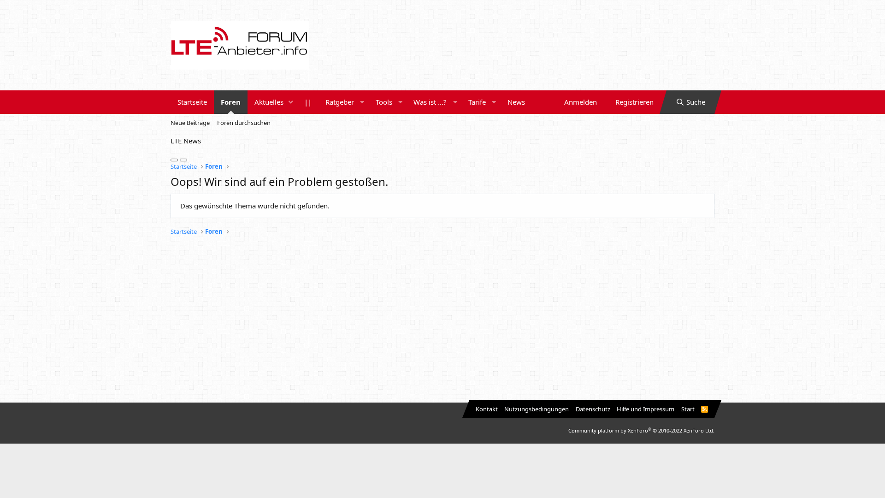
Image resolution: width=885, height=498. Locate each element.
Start (688, 409)
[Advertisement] (442, 319)
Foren (231, 102)
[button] (290, 102)
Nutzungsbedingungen (536, 409)
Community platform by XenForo (641, 430)
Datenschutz (593, 409)
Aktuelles (268, 102)
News (516, 102)
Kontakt (487, 409)
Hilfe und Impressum (645, 409)
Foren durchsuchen (244, 123)
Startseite (192, 102)
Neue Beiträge (190, 123)
